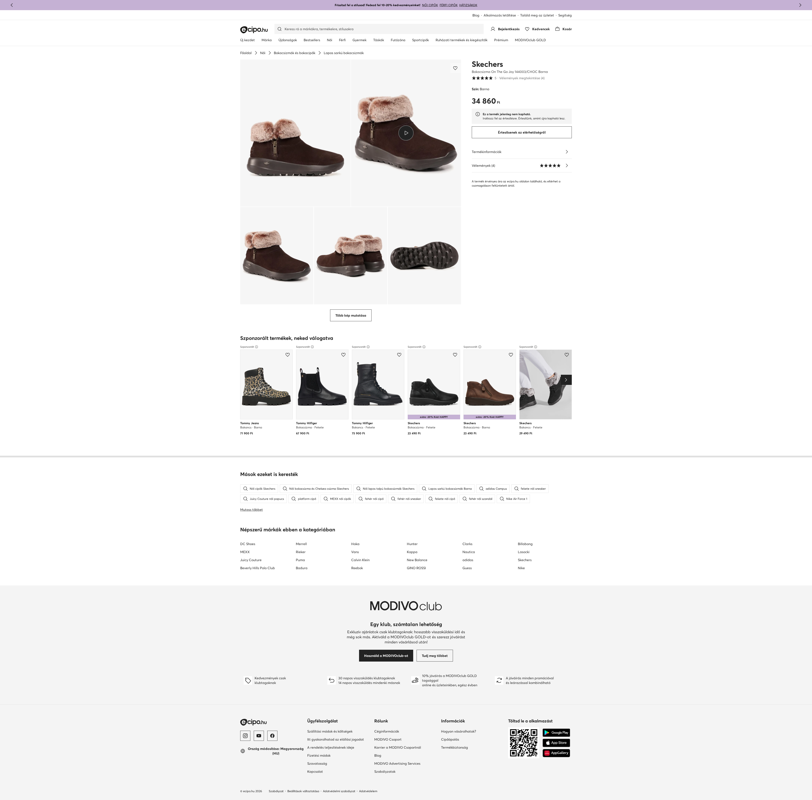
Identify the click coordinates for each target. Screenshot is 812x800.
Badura (301, 568)
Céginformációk (386, 731)
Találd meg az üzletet (537, 15)
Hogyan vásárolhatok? (458, 731)
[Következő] (800, 5)
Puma (300, 560)
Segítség (565, 15)
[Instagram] (245, 736)
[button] (295, 133)
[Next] (566, 380)
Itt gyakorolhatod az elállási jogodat (335, 739)
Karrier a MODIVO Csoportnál (397, 747)
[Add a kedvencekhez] (455, 68)
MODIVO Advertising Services (397, 763)
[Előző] (12, 5)
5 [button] (508, 78)
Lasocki (523, 552)
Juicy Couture (251, 560)
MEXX (245, 552)
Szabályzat (276, 791)
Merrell (301, 544)
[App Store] (556, 743)
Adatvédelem (368, 791)
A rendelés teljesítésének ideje (330, 747)
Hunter (412, 544)
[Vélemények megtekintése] (567, 165)
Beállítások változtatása (303, 791)
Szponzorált (247, 346)
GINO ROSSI (416, 568)
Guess (467, 568)
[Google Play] (556, 733)
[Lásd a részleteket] (567, 152)
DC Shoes (247, 544)
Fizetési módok (319, 755)
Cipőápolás (450, 739)
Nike (521, 568)
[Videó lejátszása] (406, 133)
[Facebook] (272, 736)
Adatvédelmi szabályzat (339, 791)
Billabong (525, 544)
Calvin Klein (360, 560)
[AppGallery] (556, 753)
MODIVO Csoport (388, 739)
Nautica (468, 552)
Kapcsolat (315, 771)
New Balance (417, 560)
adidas (467, 560)
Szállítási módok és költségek (330, 731)
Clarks (467, 544)
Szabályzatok (384, 771)
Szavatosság (317, 763)
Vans (355, 552)
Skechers (487, 64)
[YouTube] (259, 736)
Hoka (355, 544)
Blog (475, 15)
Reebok (357, 568)
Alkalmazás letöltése (500, 15)
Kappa (412, 552)
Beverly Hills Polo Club (257, 568)
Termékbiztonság (454, 747)
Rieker (301, 552)
